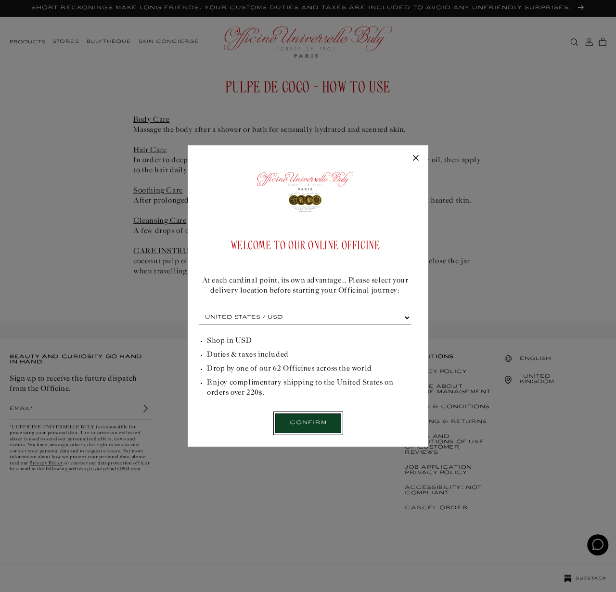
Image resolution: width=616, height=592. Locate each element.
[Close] (416, 158)
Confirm (308, 423)
